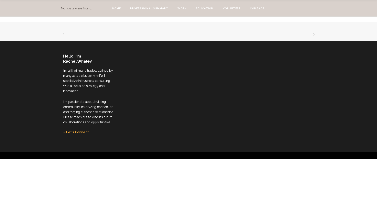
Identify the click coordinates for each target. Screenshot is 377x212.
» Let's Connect (76, 132)
